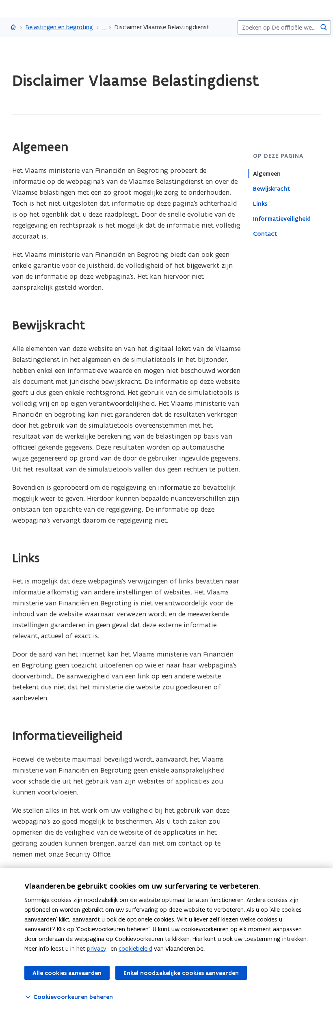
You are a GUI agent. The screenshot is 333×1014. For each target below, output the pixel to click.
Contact (265, 234)
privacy (96, 948)
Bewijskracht (271, 189)
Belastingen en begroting (59, 27)
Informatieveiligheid (282, 219)
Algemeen (267, 174)
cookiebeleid (135, 948)
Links (260, 204)
